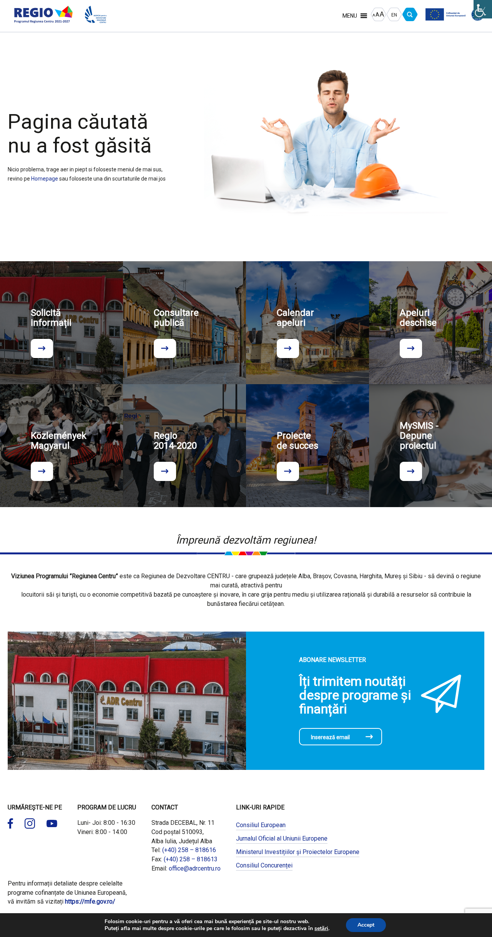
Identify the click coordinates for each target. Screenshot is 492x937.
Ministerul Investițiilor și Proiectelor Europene (297, 852)
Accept (365, 925)
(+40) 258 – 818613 (191, 859)
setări (321, 928)
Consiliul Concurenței (264, 865)
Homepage (44, 179)
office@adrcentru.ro (195, 868)
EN (394, 15)
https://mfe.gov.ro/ (90, 901)
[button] (349, 15)
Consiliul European (261, 825)
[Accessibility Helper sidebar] (483, 9)
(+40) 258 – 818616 (189, 850)
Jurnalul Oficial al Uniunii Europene (281, 838)
